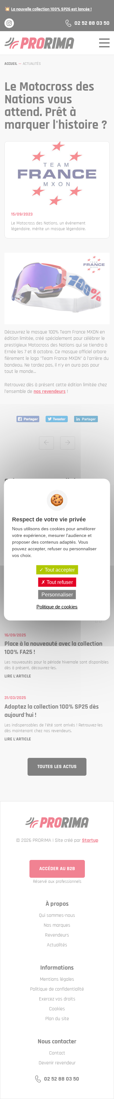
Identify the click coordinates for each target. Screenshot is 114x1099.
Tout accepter (59, 569)
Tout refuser (59, 582)
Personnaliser (57, 594)
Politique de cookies (57, 606)
